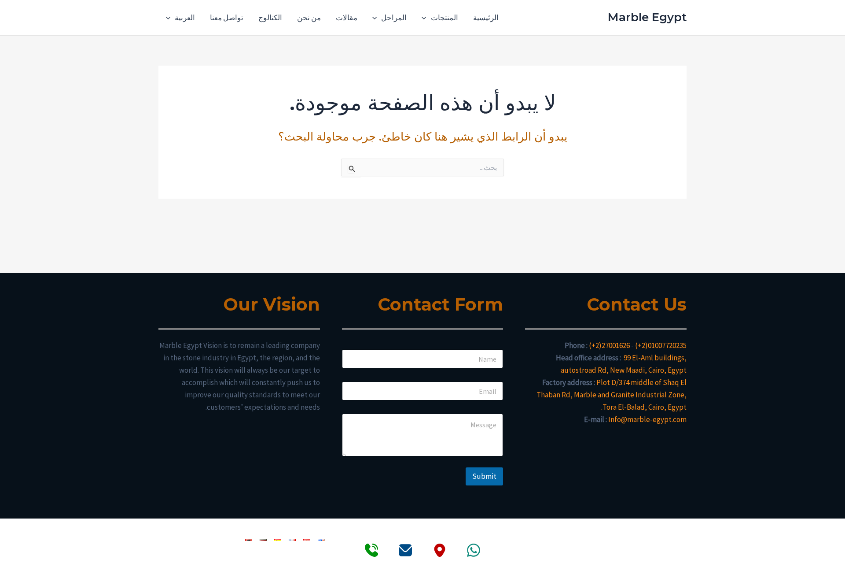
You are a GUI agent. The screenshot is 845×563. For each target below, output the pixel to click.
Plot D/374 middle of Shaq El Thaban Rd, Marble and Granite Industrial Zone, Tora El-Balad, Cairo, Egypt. (611, 395)
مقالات (346, 17)
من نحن (309, 17)
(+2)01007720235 (661, 345)
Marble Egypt (647, 17)
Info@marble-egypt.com (647, 419)
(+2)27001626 (609, 345)
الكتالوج (270, 17)
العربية (185, 17)
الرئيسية (486, 17)
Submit (484, 476)
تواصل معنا (226, 17)
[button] (426, 17)
